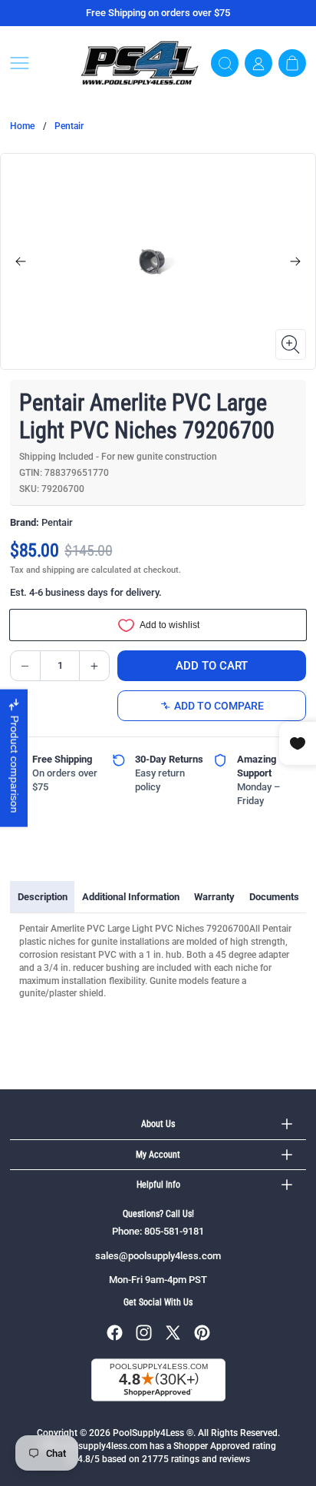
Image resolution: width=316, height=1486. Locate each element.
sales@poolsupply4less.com (158, 1256)
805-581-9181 (174, 1231)
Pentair (69, 126)
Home (22, 126)
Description (42, 897)
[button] (39, 63)
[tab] (42, 897)
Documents (274, 897)
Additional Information (130, 897)
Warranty (214, 897)
